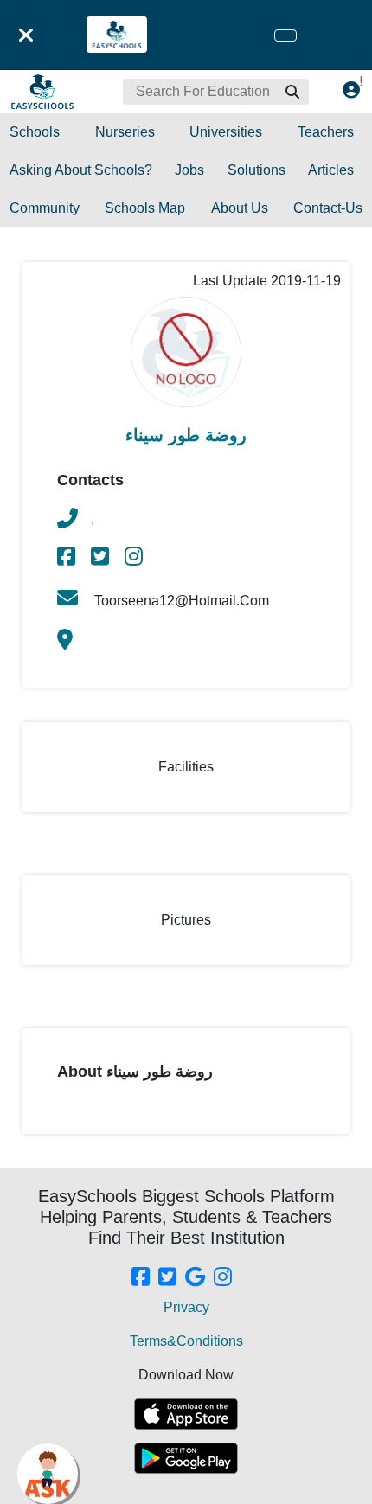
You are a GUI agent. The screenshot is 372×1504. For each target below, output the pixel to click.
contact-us (327, 208)
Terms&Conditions (186, 1341)
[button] (291, 92)
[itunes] (186, 1414)
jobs (189, 170)
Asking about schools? (81, 170)
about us (239, 208)
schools (35, 132)
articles (331, 170)
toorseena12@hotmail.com (180, 600)
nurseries (125, 132)
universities (225, 132)
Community (45, 208)
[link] (67, 559)
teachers (326, 132)
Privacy (186, 1307)
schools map (145, 208)
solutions (256, 170)
